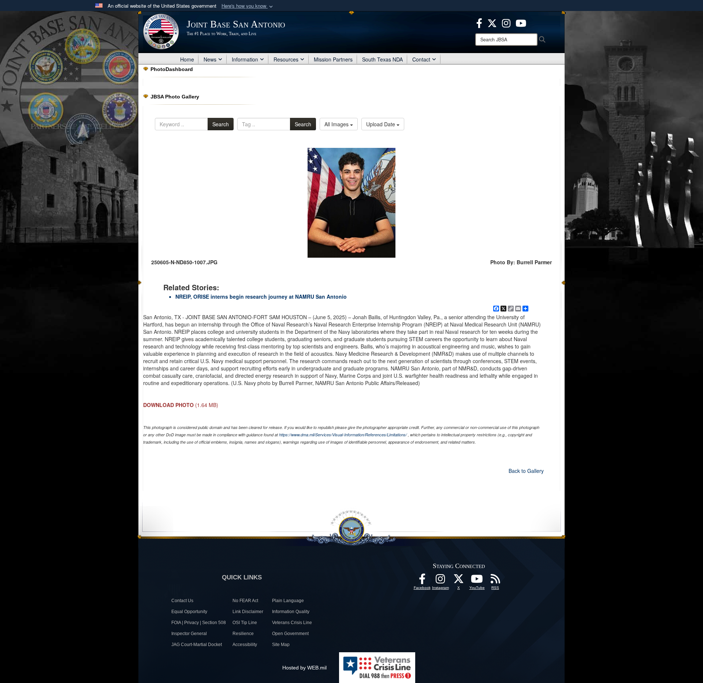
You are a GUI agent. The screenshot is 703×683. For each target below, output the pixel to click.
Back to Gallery (526, 470)
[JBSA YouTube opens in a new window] (521, 22)
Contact (421, 59)
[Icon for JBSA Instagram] (440, 581)
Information (245, 59)
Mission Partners (333, 59)
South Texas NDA (382, 59)
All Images (337, 124)
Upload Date (381, 124)
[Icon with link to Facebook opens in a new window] (479, 22)
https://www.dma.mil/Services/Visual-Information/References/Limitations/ (343, 434)
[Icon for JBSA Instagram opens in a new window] (506, 22)
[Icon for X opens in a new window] (492, 22)
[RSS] (495, 581)
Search (220, 124)
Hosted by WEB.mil (304, 668)
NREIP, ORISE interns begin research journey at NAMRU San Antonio (261, 296)
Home (187, 59)
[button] (248, 6)
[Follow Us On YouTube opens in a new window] (477, 581)
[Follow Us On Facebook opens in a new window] (422, 581)
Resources (286, 59)
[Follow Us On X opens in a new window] (459, 581)
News (210, 59)
